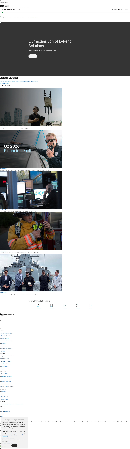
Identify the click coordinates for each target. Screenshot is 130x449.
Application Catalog (5, 363)
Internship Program (5, 411)
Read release (34, 17)
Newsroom (3, 391)
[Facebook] (2, 320)
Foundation (3, 343)
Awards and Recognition (6, 348)
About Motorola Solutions (6, 333)
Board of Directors (5, 338)
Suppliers (3, 368)
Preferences (10, 441)
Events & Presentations (6, 378)
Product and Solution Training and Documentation (12, 404)
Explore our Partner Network (7, 356)
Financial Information (6, 381)
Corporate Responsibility (6, 340)
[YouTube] (2, 328)
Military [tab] (36, 81)
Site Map (3, 351)
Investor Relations (5, 373)
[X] (2, 323)
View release (33, 56)
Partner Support (4, 366)
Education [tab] (21, 81)
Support (115, 9)
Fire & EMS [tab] (16, 81)
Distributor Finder (5, 358)
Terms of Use (14, 433)
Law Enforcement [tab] (9, 81)
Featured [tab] (2, 81)
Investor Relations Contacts (7, 386)
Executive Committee (6, 335)
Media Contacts (4, 396)
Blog (2, 416)
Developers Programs (6, 361)
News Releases (4, 399)
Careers (3, 409)
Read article (3, 209)
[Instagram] (2, 325)
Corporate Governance (6, 376)
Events (2, 394)
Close (6, 6)
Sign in (2, 6)
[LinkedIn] (2, 318)
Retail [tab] (32, 81)
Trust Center (4, 346)
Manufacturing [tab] (27, 81)
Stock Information (5, 384)
